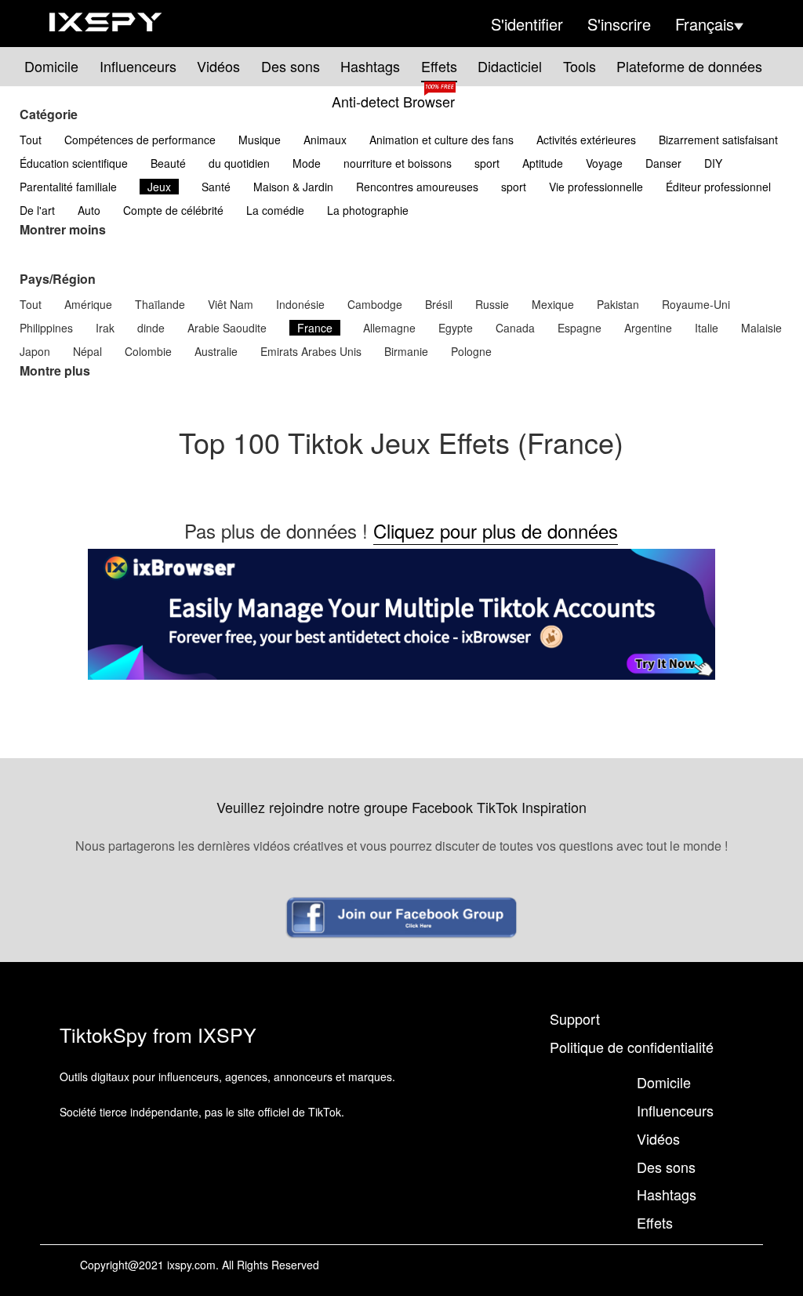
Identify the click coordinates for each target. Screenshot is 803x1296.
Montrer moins (63, 229)
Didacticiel (510, 66)
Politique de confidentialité (632, 1046)
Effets (439, 66)
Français (704, 24)
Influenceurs (138, 66)
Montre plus (55, 370)
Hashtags (370, 66)
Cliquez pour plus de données (495, 530)
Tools (579, 66)
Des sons (290, 66)
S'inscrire (619, 24)
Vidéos (218, 66)
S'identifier (527, 24)
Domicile (51, 66)
